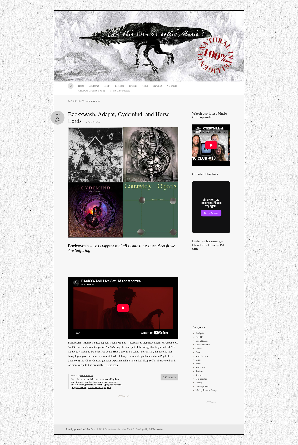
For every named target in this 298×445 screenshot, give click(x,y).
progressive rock (78, 387)
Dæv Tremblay (95, 122)
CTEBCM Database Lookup (92, 90)
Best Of (199, 337)
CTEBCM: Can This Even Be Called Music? (149, 46)
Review (199, 371)
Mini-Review (86, 375)
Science (199, 375)
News (198, 363)
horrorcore (113, 382)
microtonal (99, 384)
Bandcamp (94, 86)
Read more (112, 365)
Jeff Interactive (156, 429)
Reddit (107, 86)
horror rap (102, 382)
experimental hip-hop (109, 379)
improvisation (77, 384)
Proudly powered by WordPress (80, 429)
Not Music (172, 86)
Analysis (200, 333)
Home (81, 86)
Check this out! (203, 344)
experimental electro (88, 379)
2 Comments (169, 377)
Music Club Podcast (120, 90)
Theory (199, 382)
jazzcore (89, 384)
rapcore (107, 387)
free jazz (93, 382)
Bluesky (133, 86)
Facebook (119, 86)
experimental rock (79, 382)
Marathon (157, 86)
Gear (198, 352)
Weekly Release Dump (206, 390)
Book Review (202, 341)
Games (199, 348)
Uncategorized (202, 386)
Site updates (201, 379)
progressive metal (113, 384)
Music (198, 360)
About (145, 86)
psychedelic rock (95, 387)
